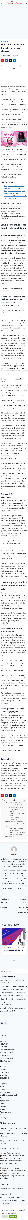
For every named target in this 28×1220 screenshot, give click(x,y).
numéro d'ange (5, 1064)
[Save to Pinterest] (2, 60)
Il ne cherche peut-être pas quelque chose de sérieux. (16, 809)
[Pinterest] (5, 1023)
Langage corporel (6, 1058)
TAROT (2, 1104)
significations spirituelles (9, 1095)
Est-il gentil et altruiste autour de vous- (16, 829)
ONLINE (3, 1067)
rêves (2, 1087)
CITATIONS (4, 1044)
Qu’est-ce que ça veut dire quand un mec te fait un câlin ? (15, 824)
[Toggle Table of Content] (23, 800)
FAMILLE (3, 1047)
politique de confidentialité (10, 1197)
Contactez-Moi (5, 1194)
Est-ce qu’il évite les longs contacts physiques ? (17, 833)
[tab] (10, 960)
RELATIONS (4, 41)
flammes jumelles (6, 1053)
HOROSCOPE (5, 1055)
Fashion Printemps (7, 1050)
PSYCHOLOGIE (5, 1072)
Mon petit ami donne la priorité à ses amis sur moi (6, 904)
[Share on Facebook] (6, 60)
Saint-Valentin (5, 1092)
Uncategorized (5, 1112)
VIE (1, 1115)
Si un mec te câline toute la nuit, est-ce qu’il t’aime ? (15, 804)
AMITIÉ (3, 1036)
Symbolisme (4, 1101)
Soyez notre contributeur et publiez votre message (13, 1201)
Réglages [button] (5, 1216)
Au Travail (3, 1041)
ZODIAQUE (4, 1118)
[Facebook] (1, 1023)
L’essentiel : (10, 837)
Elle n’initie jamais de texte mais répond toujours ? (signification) (22, 905)
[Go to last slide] (5, 944)
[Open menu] (1, 3)
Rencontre (4, 1081)
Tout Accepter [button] (13, 1216)
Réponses (3, 1084)
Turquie (3, 1106)
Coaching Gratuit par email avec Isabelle (11, 1189)
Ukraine (3, 1109)
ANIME (3, 1038)
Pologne (3, 1070)
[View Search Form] (26, 3)
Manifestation (5, 1061)
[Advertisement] (14, 21)
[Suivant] (23, 944)
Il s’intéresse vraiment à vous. (17, 814)
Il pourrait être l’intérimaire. (14, 818)
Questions (3, 1075)
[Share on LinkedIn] (14, 60)
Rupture (3, 1089)
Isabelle (5, 55)
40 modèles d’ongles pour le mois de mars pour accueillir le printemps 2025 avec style (13, 1002)
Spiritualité (4, 1098)
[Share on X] (10, 60)
